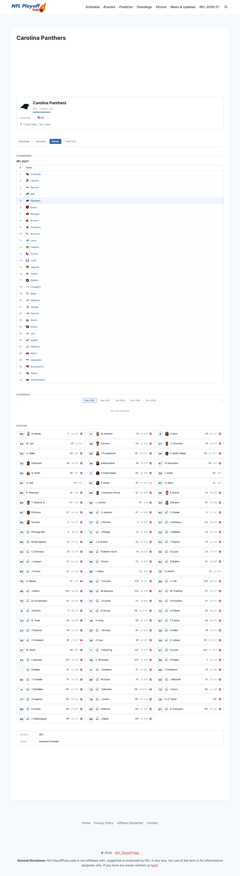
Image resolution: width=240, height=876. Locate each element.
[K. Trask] (51, 620)
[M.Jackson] (120, 434)
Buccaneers (37, 366)
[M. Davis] (51, 650)
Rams (33, 293)
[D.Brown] (189, 502)
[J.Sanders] (120, 670)
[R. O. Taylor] (189, 699)
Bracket (109, 7)
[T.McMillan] (51, 689)
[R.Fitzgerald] (51, 532)
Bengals (35, 213)
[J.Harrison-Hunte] (120, 493)
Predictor (126, 7)
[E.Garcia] (189, 493)
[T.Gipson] (189, 542)
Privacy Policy (103, 823)
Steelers (35, 346)
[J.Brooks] (120, 630)
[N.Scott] (189, 650)
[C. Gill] (189, 581)
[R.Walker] (189, 561)
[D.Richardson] (120, 463)
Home (86, 823)
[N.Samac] (51, 434)
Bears (34, 207)
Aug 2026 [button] (90, 400)
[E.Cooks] (51, 709)
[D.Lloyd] (189, 552)
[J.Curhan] (120, 601)
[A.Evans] (120, 443)
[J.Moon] (51, 591)
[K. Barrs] (189, 483)
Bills (33, 194)
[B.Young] (120, 611)
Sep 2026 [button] (105, 400)
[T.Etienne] (51, 630)
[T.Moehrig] (120, 650)
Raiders (35, 280)
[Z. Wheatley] (120, 660)
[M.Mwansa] (120, 591)
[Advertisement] (120, 72)
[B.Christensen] (51, 601)
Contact (152, 823)
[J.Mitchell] (189, 679)
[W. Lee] (51, 443)
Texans (34, 253)
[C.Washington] (51, 719)
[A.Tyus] (120, 640)
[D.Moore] (120, 709)
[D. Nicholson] (189, 463)
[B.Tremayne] (189, 709)
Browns (35, 220)
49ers (34, 353)
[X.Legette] (51, 699)
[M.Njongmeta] (51, 542)
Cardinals (36, 174)
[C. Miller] (51, 453)
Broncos (35, 233)
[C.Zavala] (189, 512)
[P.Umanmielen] (120, 473)
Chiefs (34, 273)
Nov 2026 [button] (135, 400)
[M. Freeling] (189, 591)
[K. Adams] (189, 640)
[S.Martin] (51, 611)
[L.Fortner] (120, 522)
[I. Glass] (120, 571)
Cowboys (36, 227)
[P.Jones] (120, 483)
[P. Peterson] (51, 493)
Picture (161, 7)
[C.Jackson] (120, 512)
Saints (34, 320)
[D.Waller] (51, 670)
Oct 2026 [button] (120, 400)
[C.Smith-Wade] (189, 453)
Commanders (38, 379)
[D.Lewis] (51, 522)
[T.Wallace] (189, 532)
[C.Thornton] (189, 443)
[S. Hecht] (189, 571)
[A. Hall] (51, 483)
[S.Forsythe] (189, 601)
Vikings (34, 306)
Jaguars (35, 267)
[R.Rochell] (51, 463)
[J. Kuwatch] (120, 542)
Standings (144, 7)
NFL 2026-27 (209, 7)
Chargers (36, 286)
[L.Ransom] (51, 660)
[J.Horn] (189, 434)
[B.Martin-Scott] (120, 552)
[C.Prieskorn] (189, 670)
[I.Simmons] (189, 522)
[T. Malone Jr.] (51, 502)
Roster (55, 141)
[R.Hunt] (120, 561)
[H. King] (120, 620)
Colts (33, 260)
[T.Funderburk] (120, 453)
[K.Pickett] (189, 611)
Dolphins (35, 300)
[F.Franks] (189, 620)
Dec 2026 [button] (151, 400)
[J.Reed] (120, 719)
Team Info (70, 141)
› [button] (221, 400)
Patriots (35, 313)
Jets (33, 333)
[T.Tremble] (51, 679)
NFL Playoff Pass (127, 853)
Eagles (34, 340)
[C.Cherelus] (51, 552)
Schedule (93, 7)
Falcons (35, 180)
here (154, 865)
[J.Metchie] (120, 689)
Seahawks (36, 359)
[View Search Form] (226, 7)
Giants (34, 326)
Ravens (34, 187)
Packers (35, 247)
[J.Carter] (51, 571)
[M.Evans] (120, 679)
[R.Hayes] (189, 660)
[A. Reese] (51, 581)
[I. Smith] (189, 473)
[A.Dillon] (189, 630)
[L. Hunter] (120, 502)
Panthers (35, 200)
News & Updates (183, 7)
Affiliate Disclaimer (130, 823)
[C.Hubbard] (51, 640)
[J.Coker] (120, 699)
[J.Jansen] (51, 561)
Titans (34, 373)
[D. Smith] (51, 473)
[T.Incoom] (120, 581)
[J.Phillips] (120, 532)
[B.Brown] (51, 512)
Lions (33, 240)
